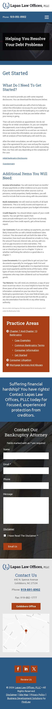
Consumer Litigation (20, 360)
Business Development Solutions (24, 698)
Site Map (23, 694)
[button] (46, 17)
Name (6, 449)
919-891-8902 (18, 16)
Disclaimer (8, 529)
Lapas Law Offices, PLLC (28, 687)
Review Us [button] (26, 679)
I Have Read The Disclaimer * (22, 535)
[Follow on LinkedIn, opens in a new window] (26, 668)
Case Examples (23, 340)
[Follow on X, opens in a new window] (34, 668)
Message (8, 494)
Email (7, 464)
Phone (6, 479)
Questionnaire (9, 164)
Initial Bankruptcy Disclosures (15, 158)
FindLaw (26, 701)
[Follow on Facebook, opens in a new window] (18, 668)
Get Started (21, 355)
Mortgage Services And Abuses (26, 365)
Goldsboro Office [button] (26, 606)
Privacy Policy (37, 694)
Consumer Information (27, 350)
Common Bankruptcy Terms (29, 345)
